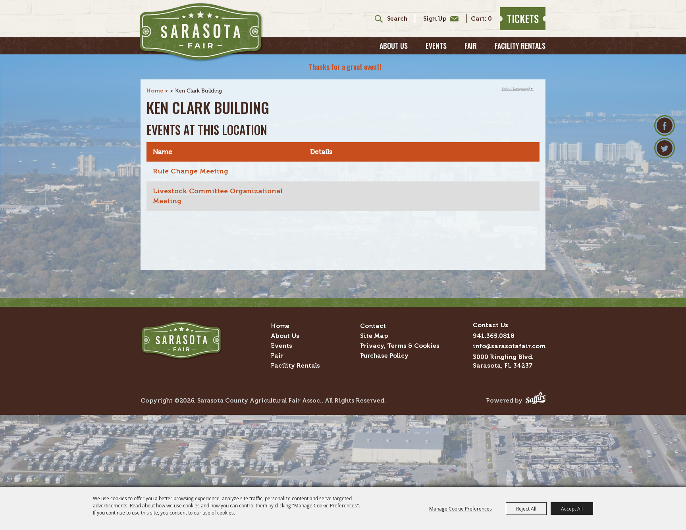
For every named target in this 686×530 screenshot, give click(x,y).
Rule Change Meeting (190, 171)
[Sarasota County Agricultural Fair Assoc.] (201, 32)
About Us (394, 45)
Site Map (374, 335)
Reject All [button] (526, 508)
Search (376, 19)
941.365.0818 (493, 335)
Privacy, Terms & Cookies (399, 345)
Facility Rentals (520, 45)
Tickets (523, 18)
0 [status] (490, 19)
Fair (470, 45)
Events (436, 45)
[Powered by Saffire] (535, 400)
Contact (373, 326)
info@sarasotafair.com (509, 346)
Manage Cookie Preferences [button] (460, 508)
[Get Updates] (437, 19)
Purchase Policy (384, 355)
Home (154, 90)
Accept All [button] (572, 508)
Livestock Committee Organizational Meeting (218, 196)
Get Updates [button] (439, 19)
